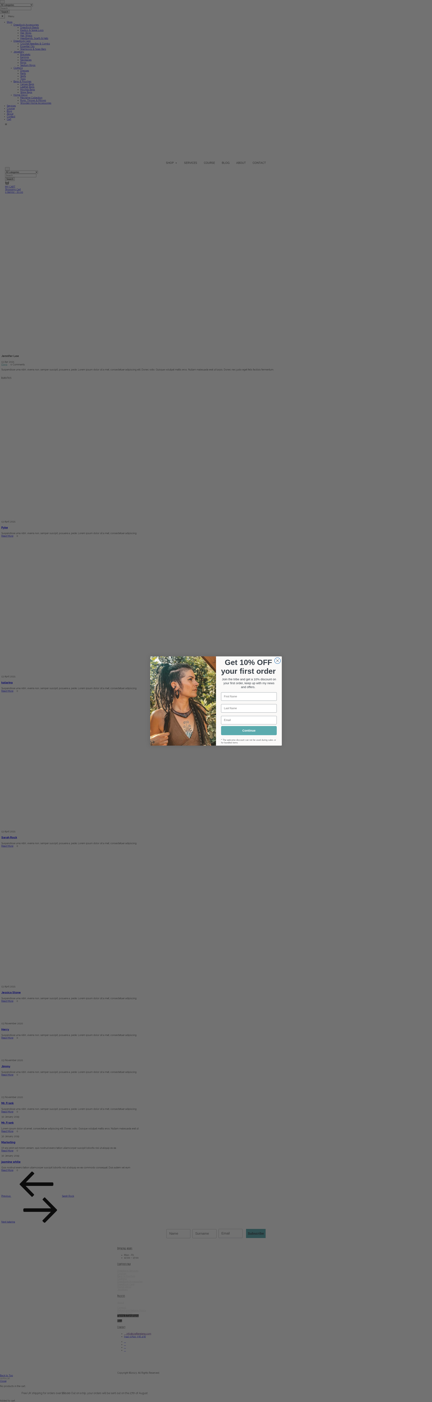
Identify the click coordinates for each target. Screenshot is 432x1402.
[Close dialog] (277, 661)
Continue (248, 730)
